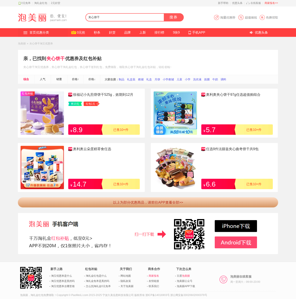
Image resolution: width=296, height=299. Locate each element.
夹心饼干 (56, 58)
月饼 (157, 79)
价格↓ (92, 79)
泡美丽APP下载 (186, 286)
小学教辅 (168, 79)
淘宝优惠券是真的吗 (63, 281)
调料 (223, 79)
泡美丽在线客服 (245, 279)
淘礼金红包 (40, 3)
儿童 (179, 79)
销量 (59, 79)
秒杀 (97, 32)
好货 (112, 32)
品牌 (127, 32)
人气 (43, 79)
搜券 (173, 17)
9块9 (176, 32)
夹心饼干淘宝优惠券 (41, 43)
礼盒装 (131, 79)
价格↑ (75, 79)
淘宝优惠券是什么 (61, 275)
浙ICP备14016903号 (157, 295)
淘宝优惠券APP (246, 17)
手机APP (198, 32)
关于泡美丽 (126, 286)
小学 (187, 79)
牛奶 (215, 79)
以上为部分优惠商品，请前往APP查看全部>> (148, 202)
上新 (142, 32)
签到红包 (96, 67)
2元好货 (55, 3)
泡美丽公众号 (184, 281)
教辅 (141, 79)
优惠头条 (237, 3)
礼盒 (149, 79)
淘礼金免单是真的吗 (97, 281)
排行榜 (159, 32)
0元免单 (26, 3)
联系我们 (154, 286)
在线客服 (255, 3)
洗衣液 (197, 79)
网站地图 (125, 275)
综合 (26, 79)
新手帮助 (223, 3)
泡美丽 (22, 43)
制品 (121, 79)
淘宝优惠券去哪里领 (63, 286)
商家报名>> (271, 3)
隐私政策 (125, 281)
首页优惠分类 (39, 32)
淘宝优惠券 (42, 67)
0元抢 (81, 32)
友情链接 (154, 281)
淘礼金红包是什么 (96, 275)
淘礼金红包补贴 (146, 67)
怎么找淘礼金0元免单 (98, 286)
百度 (183, 275)
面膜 (207, 79)
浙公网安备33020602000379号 (188, 295)
